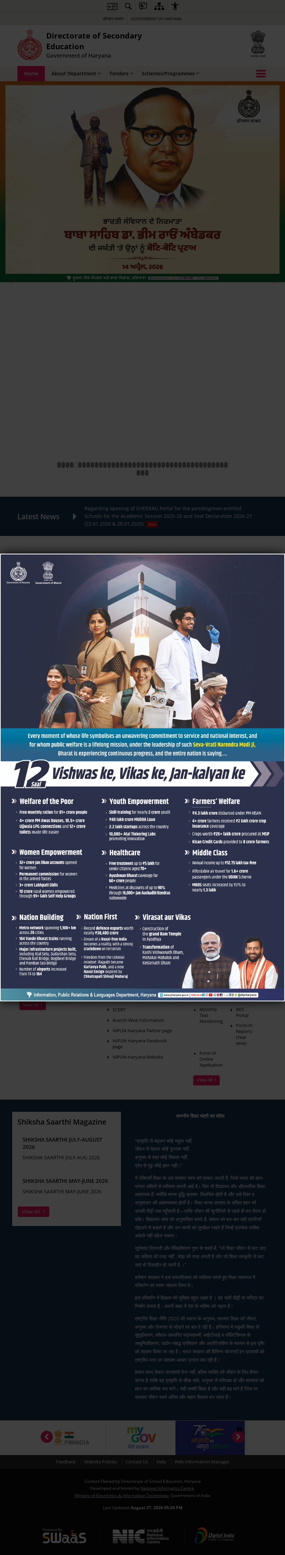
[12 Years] (142, 557)
